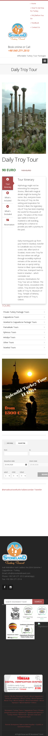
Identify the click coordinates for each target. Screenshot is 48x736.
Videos (33, 703)
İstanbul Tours (9, 347)
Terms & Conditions (12, 698)
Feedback (35, 23)
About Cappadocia (36, 696)
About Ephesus (37, 698)
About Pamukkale (32, 700)
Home (33, 3)
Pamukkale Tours (10, 327)
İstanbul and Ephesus (35, 712)
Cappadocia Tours (11, 317)
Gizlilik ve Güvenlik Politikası (30, 725)
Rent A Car (22, 715)
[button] (10, 443)
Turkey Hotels (12, 715)
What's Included (7, 199)
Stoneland (8, 710)
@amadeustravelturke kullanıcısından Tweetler (22, 489)
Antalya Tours (9, 337)
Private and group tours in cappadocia (24, 711)
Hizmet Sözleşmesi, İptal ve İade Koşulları (20, 724)
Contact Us (35, 27)
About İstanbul (25, 703)
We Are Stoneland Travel (19, 696)
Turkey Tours (18, 710)
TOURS (6, 305)
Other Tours (8, 342)
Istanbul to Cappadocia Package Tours (20, 322)
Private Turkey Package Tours (16, 312)
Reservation (8, 224)
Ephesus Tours (9, 332)
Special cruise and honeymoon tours (29, 716)
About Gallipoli (19, 700)
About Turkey (25, 698)
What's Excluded (8, 212)
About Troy (8, 700)
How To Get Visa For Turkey (37, 9)
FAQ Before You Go (37, 17)
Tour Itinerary (7, 185)
